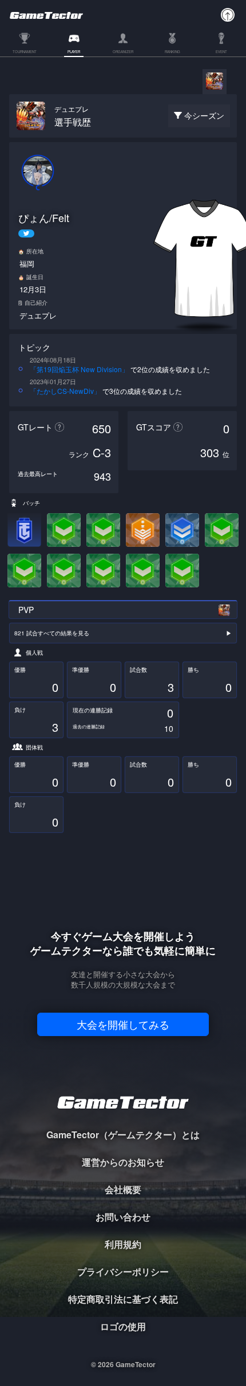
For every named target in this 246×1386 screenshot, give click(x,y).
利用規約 (123, 1244)
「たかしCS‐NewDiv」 (65, 391)
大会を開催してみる (123, 1024)
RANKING (172, 52)
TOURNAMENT (25, 52)
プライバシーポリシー (123, 1271)
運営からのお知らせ (123, 1162)
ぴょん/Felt (43, 218)
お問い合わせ (123, 1216)
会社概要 (123, 1189)
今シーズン (204, 115)
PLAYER (74, 52)
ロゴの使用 (123, 1326)
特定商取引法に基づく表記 (123, 1299)
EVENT (221, 52)
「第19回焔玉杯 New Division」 (79, 369)
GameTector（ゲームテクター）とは (123, 1134)
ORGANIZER (123, 52)
